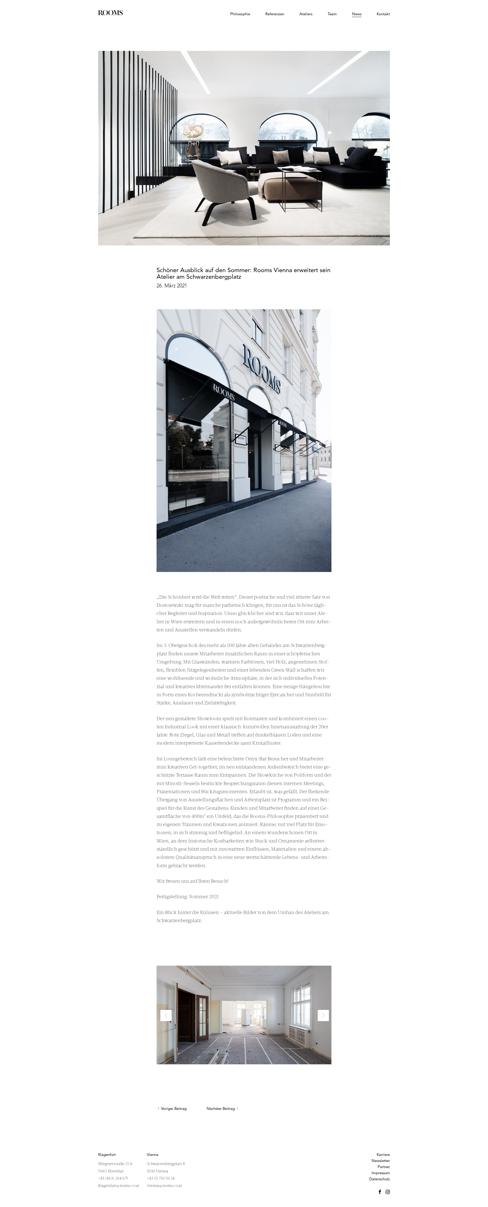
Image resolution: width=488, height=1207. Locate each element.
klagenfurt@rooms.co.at (118, 1186)
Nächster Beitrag (221, 1108)
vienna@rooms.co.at (164, 1186)
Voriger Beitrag (174, 1108)
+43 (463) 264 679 (113, 1178)
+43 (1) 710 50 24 (161, 1178)
